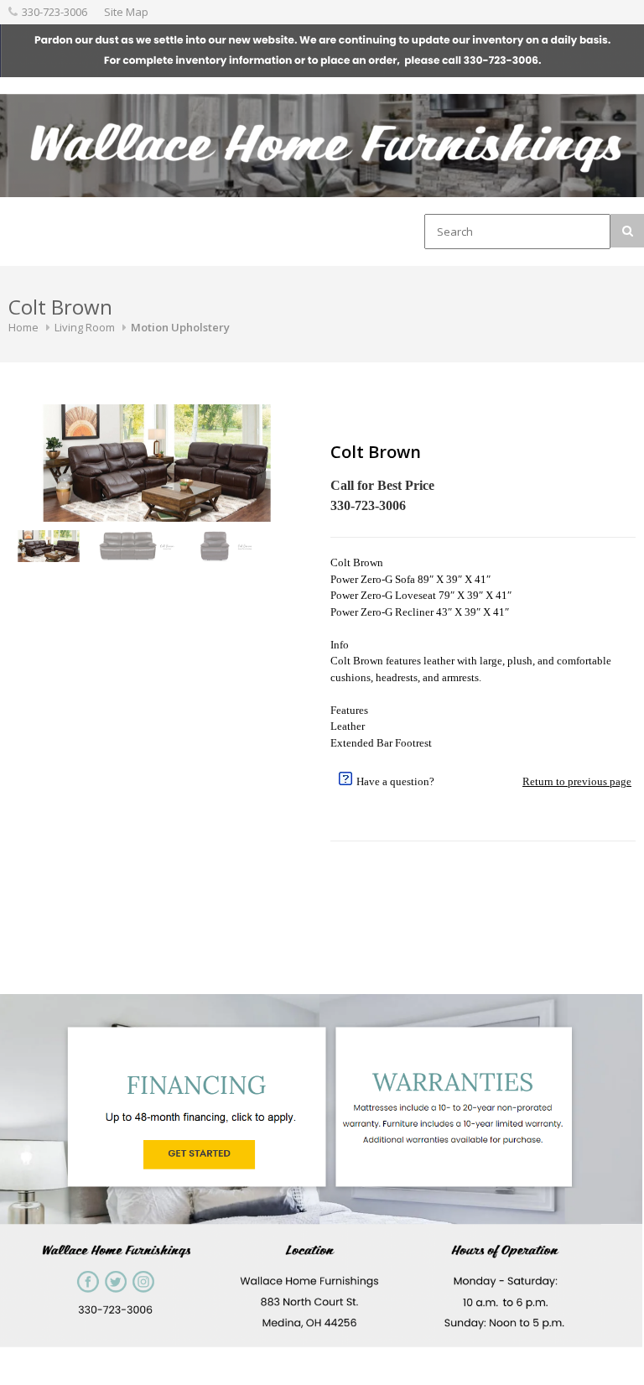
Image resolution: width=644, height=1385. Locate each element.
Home (23, 327)
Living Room (85, 327)
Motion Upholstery (180, 327)
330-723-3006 (54, 11)
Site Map (126, 11)
